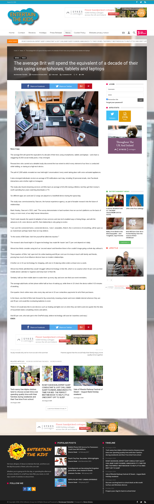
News (21, 50)
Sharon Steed (112, 274)
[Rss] (145, 2)
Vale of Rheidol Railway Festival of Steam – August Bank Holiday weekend (88, 391)
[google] (81, 86)
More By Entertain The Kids (37, 361)
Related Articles (17, 361)
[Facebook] (137, 2)
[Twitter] (141, 2)
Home (15, 50)
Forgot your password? (114, 102)
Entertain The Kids (21, 74)
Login (140, 100)
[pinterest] (88, 86)
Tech (24, 58)
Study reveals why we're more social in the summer (29, 351)
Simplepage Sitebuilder (66, 502)
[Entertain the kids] (23, 7)
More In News (56, 361)
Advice (112, 263)
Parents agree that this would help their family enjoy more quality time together (82, 352)
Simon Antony (88, 502)
